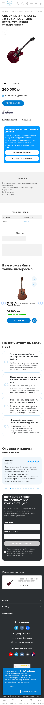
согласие (15, 549)
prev (6, 488)
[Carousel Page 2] (13, 488)
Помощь (6, 607)
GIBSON (26, 221)
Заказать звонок (22, 544)
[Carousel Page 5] (20, 488)
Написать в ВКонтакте (22, 159)
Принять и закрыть (29, 692)
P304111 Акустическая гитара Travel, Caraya (21, 304)
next (38, 488)
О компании (7, 613)
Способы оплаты (9, 119)
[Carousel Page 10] (33, 488)
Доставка (26, 119)
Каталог (5, 600)
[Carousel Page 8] (28, 488)
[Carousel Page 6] (23, 488)
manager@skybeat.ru (23, 638)
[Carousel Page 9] (31, 488)
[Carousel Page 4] (18, 488)
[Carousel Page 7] (26, 488)
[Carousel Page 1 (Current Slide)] (10, 488)
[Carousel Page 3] (15, 488)
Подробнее (9, 686)
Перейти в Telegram (22, 152)
